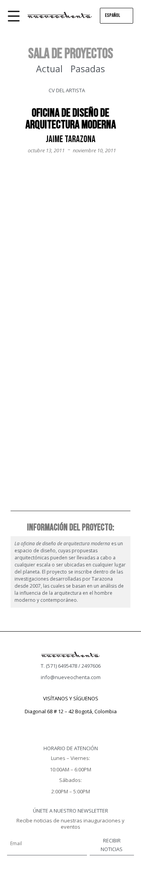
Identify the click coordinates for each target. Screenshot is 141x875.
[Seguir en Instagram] (70, 722)
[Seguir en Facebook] (55, 722)
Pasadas (87, 68)
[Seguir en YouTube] (86, 722)
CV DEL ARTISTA (67, 90)
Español (112, 15)
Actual (49, 68)
